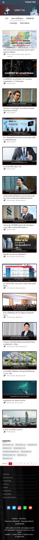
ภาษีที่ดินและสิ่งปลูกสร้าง (11, 451)
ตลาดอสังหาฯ (11, 54)
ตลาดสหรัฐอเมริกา (21, 346)
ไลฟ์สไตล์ (30, 18)
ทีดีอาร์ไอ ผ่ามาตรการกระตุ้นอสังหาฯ (14, 254)
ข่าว (6, 18)
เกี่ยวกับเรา (22, 519)
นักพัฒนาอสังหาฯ (9, 455)
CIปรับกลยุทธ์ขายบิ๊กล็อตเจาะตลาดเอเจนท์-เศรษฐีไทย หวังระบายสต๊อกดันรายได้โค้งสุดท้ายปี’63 (18, 197)
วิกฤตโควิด (11, 403)
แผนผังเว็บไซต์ (19, 524)
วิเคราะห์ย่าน (24, 23)
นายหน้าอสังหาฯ (21, 200)
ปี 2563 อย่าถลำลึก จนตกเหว (12, 430)
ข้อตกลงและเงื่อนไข (27, 521)
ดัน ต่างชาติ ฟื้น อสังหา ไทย (12, 167)
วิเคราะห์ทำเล (20, 445)
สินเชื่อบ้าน (19, 317)
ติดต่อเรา (15, 519)
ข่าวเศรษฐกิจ (20, 54)
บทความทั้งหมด (17, 18)
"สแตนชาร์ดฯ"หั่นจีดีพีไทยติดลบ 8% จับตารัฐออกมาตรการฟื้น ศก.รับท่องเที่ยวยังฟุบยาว (18, 226)
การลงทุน (13, 23)
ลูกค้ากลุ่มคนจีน (21, 376)
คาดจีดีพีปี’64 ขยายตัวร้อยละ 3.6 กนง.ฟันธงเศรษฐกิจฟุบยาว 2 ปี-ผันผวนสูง (17, 80)
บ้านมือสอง (22, 455)
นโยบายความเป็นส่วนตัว (12, 521)
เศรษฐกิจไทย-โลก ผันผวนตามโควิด (14, 400)
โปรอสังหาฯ (7, 458)
